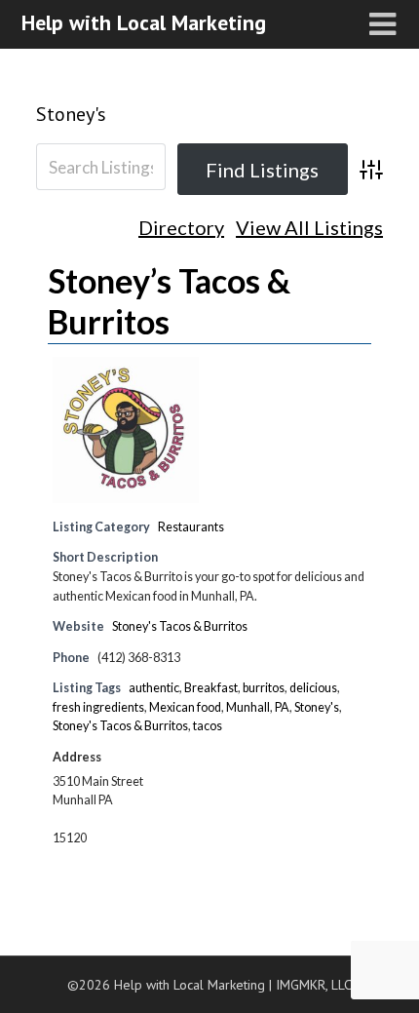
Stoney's (71, 114)
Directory (181, 228)
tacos (207, 726)
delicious (313, 688)
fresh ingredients (98, 707)
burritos (264, 688)
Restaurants (191, 527)
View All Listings (309, 228)
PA (282, 707)
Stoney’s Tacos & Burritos (169, 300)
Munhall (248, 707)
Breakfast (211, 688)
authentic (154, 688)
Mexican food (185, 707)
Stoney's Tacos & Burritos (180, 626)
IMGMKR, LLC (314, 985)
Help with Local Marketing (143, 22)
